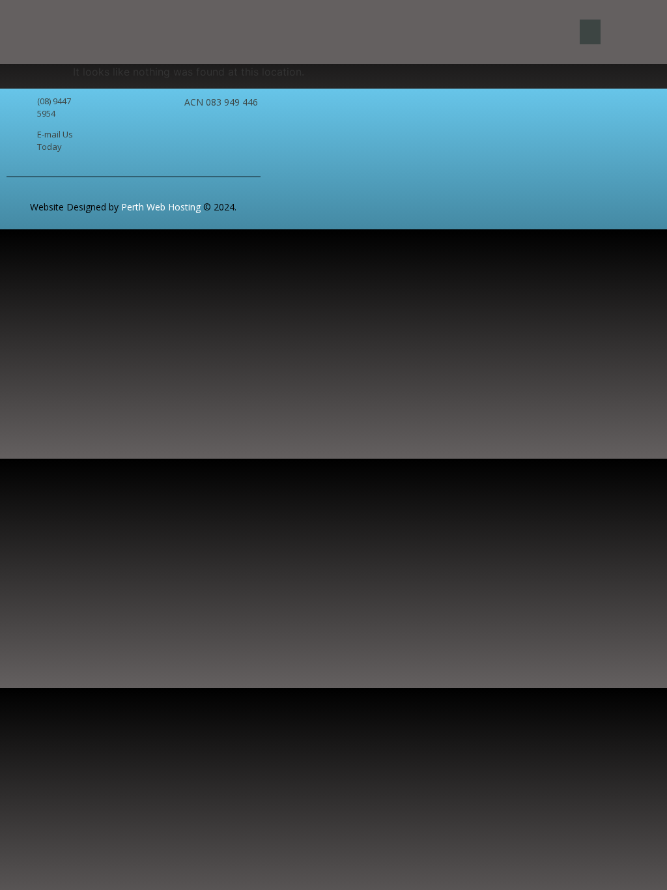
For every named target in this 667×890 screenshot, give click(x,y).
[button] (590, 32)
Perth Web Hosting (160, 207)
